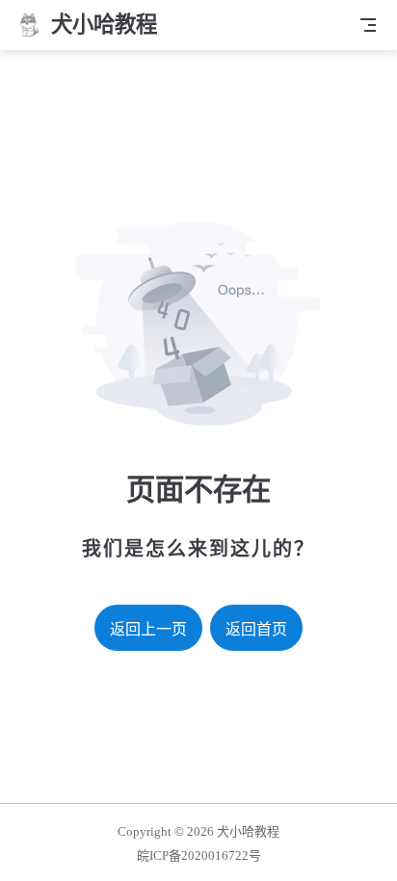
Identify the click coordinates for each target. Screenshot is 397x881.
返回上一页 (148, 629)
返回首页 (256, 629)
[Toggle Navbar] (368, 25)
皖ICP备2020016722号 (199, 855)
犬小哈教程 (248, 831)
